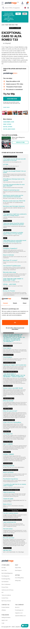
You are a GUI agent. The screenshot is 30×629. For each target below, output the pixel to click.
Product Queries (5, 607)
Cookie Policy (5, 598)
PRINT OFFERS (7, 124)
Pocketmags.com (19, 610)
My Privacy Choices (6, 600)
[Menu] (3, 3)
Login (3, 623)
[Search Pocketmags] (3, 8)
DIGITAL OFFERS (7, 126)
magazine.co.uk (18, 613)
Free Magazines (5, 576)
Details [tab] (15, 303)
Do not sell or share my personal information (15, 328)
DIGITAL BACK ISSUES (9, 129)
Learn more (6, 107)
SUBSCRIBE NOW (12, 98)
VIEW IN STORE (20, 142)
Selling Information (6, 617)
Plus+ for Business (6, 584)
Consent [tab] (5, 303)
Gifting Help (18, 580)
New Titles (4, 570)
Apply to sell (4, 620)
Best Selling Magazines (7, 573)
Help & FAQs (18, 567)
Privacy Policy (5, 587)
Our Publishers (5, 581)
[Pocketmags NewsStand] (10, 3)
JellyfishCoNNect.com (20, 615)
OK (15, 322)
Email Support (18, 570)
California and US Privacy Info (7, 591)
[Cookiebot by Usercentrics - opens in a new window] (21, 299)
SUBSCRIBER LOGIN (8, 122)
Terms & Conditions (6, 595)
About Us (17, 607)
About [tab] (24, 303)
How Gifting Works (19, 577)
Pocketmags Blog (6, 578)
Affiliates (4, 610)
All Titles (4, 567)
